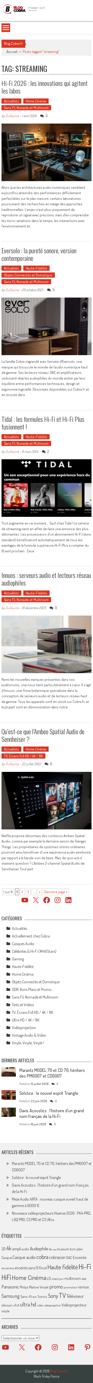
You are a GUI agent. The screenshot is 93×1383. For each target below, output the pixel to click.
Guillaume (12, 116)
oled (84, 1279)
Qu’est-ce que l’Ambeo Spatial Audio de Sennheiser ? (42, 735)
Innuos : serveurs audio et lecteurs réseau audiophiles (46, 579)
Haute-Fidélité (36, 268)
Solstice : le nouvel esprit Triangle (48, 1093)
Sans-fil (26, 1296)
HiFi (6, 1277)
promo (56, 1286)
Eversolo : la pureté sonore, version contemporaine (38, 254)
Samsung (10, 1296)
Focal (43, 1267)
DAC (69, 1257)
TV (62, 1295)
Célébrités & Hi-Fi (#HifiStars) (34, 951)
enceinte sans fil (26, 1267)
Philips (24, 1287)
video (40, 1305)
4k (8, 1248)
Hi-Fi (85, 1266)
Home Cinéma (36, 101)
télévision (6, 1305)
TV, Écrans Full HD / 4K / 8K (23, 756)
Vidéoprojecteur (74, 1304)
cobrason (57, 1257)
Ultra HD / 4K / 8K (25, 1019)
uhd (16, 1305)
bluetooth (63, 1249)
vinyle (5, 1311)
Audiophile (39, 1248)
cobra (42, 1256)
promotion (70, 1287)
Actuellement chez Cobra (31, 936)
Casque (6, 1257)
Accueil (11, 51)
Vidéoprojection (24, 1027)
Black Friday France (46, 1376)
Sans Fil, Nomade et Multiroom (26, 107)
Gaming (18, 958)
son (34, 1297)
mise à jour (58, 1279)
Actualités (11, 101)
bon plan (76, 1249)
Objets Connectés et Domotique (28, 275)
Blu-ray (52, 1249)
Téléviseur (75, 1296)
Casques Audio (23, 943)
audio (25, 1249)
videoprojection (52, 1305)
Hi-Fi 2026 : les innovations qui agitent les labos (44, 86)
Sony (53, 1295)
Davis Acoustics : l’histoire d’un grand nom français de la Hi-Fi (51, 1113)
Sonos (42, 1296)
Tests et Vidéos (23, 1004)
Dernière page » (55, 892)
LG (49, 1278)
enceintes (7, 1268)
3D (3, 1248)
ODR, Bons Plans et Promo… (33, 989)
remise (83, 1286)
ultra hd (28, 1304)
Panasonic (10, 1286)
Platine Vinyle (39, 1287)
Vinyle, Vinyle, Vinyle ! (28, 1042)
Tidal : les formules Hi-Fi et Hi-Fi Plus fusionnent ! (42, 422)
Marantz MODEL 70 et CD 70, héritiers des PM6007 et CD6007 (52, 1073)
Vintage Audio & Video (29, 1035)
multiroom (72, 1278)
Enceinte (80, 1257)
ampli (16, 1248)
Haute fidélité (62, 1267)
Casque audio (24, 1257)
